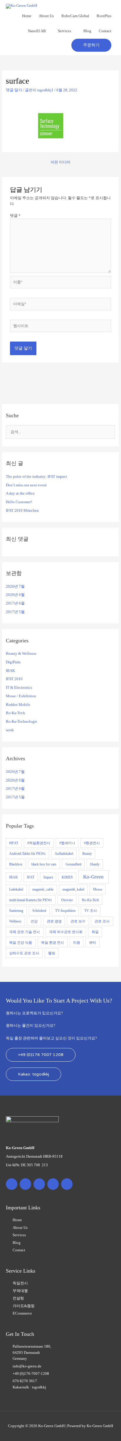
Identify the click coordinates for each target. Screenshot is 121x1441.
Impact (48, 877)
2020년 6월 (15, 595)
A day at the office (20, 493)
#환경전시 (92, 843)
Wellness (15, 921)
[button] (91, 45)
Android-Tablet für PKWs (27, 854)
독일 (95, 932)
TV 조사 (90, 911)
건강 (34, 921)
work (10, 730)
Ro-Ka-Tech (15, 713)
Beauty (87, 854)
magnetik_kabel (73, 889)
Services (64, 31)
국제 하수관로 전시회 (66, 932)
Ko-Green (93, 877)
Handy (95, 864)
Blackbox (15, 864)
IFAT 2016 (14, 679)
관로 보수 (77, 921)
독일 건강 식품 (20, 942)
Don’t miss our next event (26, 485)
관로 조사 (102, 921)
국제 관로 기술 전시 (24, 932)
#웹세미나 (67, 843)
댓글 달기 (14, 90)
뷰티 (92, 942)
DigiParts (13, 662)
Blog (87, 31)
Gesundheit (73, 864)
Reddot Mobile (18, 705)
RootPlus (104, 16)
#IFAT (13, 843)
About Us (46, 16)
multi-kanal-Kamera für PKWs (30, 900)
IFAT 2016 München (22, 511)
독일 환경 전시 (52, 942)
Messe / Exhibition (21, 696)
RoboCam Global (75, 16)
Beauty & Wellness (21, 654)
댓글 (15, 216)
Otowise (67, 900)
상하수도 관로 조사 (24, 953)
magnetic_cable (42, 889)
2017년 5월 (15, 612)
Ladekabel (16, 889)
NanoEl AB (37, 31)
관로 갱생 (54, 921)
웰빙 (51, 953)
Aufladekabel (64, 854)
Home (26, 16)
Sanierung (16, 911)
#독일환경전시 (38, 843)
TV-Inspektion (65, 911)
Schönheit (39, 911)
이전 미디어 (60, 162)
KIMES (67, 877)
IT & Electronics (19, 687)
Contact (105, 31)
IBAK (10, 671)
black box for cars (43, 864)
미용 (76, 942)
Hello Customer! (19, 502)
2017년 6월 (15, 603)
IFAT (30, 877)
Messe (97, 889)
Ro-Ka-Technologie (21, 721)
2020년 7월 (15, 586)
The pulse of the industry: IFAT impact (36, 477)
